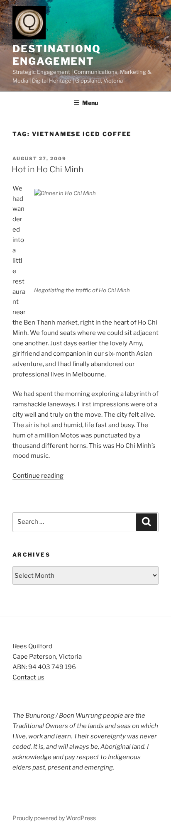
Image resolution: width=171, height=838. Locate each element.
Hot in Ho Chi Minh (47, 169)
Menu (90, 102)
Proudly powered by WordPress (54, 817)
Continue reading (38, 475)
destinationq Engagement (56, 55)
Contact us (28, 677)
